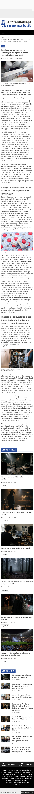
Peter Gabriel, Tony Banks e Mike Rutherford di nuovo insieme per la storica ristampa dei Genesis (22, 707)
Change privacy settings (27, 792)
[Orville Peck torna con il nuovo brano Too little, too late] (17, 499)
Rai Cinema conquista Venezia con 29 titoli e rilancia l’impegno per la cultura (22, 739)
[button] (32, 33)
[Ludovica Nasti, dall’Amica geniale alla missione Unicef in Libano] (5, 728)
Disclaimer (29, 764)
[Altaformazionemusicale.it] (17, 24)
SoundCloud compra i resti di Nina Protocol (15, 548)
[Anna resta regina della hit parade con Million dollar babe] (5, 697)
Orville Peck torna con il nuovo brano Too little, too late (22, 718)
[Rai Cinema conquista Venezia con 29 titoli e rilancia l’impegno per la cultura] (5, 739)
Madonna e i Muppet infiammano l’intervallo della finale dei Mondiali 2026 (15, 654)
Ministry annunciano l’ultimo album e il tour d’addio (21, 676)
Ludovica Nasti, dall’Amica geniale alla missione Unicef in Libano (22, 728)
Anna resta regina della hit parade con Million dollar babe (22, 696)
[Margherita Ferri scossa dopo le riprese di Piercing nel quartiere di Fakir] (5, 686)
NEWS (3, 46)
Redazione (11, 764)
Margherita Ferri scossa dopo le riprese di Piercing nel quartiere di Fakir (22, 686)
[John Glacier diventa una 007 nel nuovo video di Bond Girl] (17, 604)
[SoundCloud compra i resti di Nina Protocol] (17, 535)
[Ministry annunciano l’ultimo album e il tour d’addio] (17, 464)
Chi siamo (4, 764)
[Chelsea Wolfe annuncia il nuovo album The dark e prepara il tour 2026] (17, 568)
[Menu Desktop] (3, 32)
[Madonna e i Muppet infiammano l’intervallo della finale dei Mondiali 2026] (17, 640)
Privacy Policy (20, 764)
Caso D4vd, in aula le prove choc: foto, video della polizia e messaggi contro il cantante (22, 750)
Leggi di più (5, 485)
